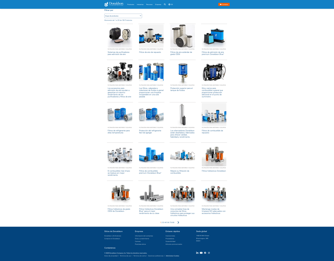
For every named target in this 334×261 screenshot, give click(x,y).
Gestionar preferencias (156, 255)
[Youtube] (202, 254)
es (172, 4)
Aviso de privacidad (111, 255)
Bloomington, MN (202, 238)
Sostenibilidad (170, 241)
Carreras (138, 241)
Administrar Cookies (172, 255)
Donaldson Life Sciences (112, 236)
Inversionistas (170, 236)
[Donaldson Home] (115, 4)
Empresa (158, 4)
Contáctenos (109, 248)
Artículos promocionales (174, 244)
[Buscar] (165, 4)
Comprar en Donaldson (112, 238)
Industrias (140, 4)
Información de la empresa (144, 236)
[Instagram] (210, 254)
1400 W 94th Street (202, 236)
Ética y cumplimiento (142, 238)
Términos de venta (139, 255)
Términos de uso (125, 255)
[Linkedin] (198, 254)
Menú (128, 1)
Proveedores (170, 238)
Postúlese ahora (140, 244)
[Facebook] (206, 254)
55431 (198, 241)
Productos (130, 4)
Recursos (149, 4)
